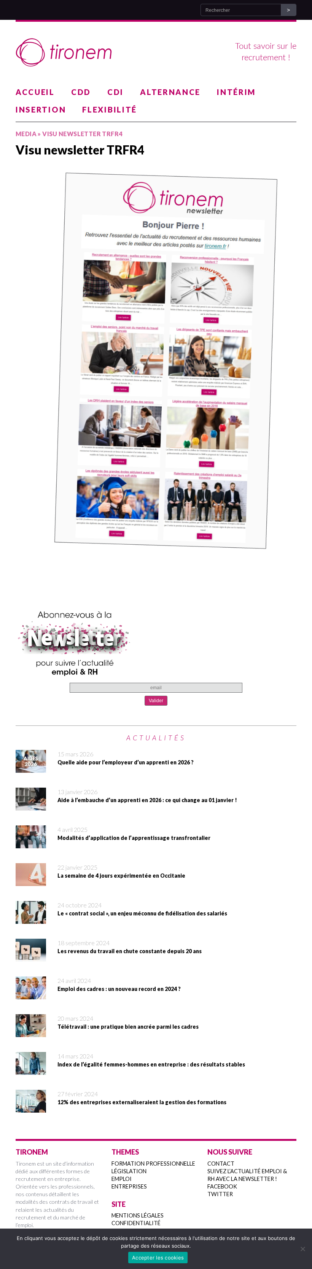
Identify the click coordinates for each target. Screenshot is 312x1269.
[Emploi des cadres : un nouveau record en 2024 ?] (31, 994)
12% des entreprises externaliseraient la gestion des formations (141, 1102)
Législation (128, 1171)
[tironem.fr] (156, 53)
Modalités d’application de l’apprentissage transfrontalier (133, 838)
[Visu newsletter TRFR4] (156, 365)
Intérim (236, 92)
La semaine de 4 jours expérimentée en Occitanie (121, 875)
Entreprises (129, 1186)
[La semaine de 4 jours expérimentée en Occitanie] (31, 881)
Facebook (222, 1186)
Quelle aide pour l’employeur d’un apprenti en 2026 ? (125, 762)
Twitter (220, 1194)
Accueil (35, 92)
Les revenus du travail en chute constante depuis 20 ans (129, 951)
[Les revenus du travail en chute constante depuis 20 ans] (31, 956)
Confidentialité (136, 1223)
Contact (220, 1163)
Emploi (121, 1179)
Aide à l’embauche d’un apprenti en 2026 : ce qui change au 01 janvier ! (147, 800)
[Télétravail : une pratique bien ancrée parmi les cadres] (31, 1032)
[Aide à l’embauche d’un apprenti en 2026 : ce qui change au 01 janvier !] (31, 805)
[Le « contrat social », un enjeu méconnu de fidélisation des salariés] (31, 919)
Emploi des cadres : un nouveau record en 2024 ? (119, 989)
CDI (115, 92)
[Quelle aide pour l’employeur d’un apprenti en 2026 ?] (31, 768)
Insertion (41, 109)
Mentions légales (137, 1215)
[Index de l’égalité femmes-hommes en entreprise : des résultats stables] (31, 1070)
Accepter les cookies (158, 1258)
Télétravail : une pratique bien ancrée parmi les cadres (128, 1026)
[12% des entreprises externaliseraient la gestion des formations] (31, 1107)
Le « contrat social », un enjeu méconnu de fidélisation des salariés (142, 913)
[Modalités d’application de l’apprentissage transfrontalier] (31, 843)
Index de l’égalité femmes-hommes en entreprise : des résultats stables (151, 1064)
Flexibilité (109, 109)
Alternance (170, 92)
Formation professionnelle (153, 1163)
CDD (81, 92)
